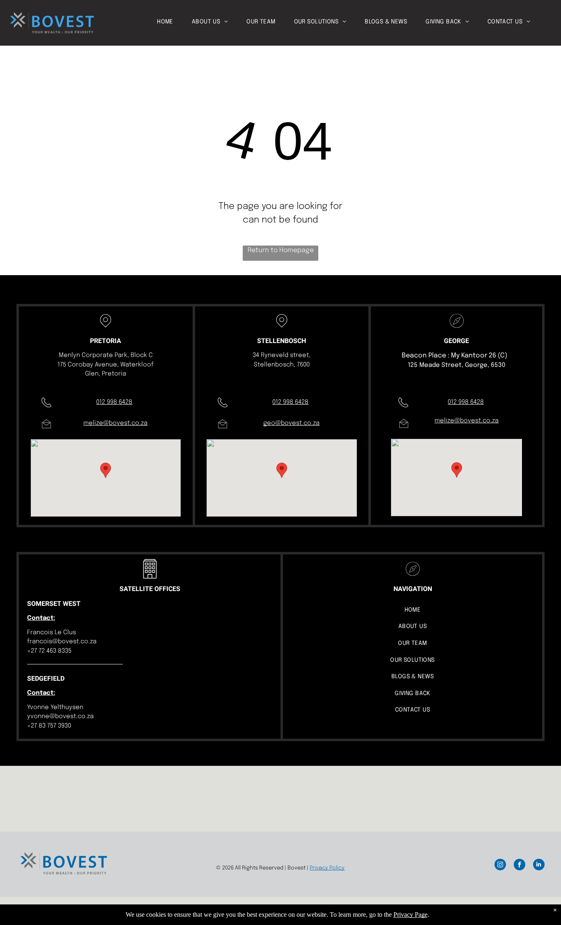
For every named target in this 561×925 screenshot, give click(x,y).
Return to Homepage (281, 250)
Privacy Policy (327, 868)
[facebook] (519, 865)
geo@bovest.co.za (291, 423)
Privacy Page (410, 914)
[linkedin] (539, 865)
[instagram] (500, 865)
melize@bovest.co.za (115, 423)
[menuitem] (174, 22)
